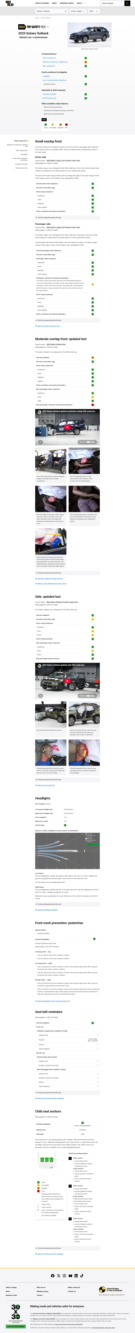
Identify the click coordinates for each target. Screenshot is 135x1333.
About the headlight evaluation (47, 910)
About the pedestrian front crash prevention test (53, 1001)
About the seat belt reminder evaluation (50, 1098)
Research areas (67, 3)
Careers (40, 1295)
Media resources (74, 1287)
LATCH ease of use (49, 98)
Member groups (42, 1291)
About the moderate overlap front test (50, 578)
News (54, 3)
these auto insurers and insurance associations (69, 1324)
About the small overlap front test (48, 326)
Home (37, 18)
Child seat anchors (21, 168)
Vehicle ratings (42, 3)
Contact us (72, 1291)
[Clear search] (66, 11)
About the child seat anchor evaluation (50, 1254)
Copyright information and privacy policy (103, 1327)
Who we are (41, 1287)
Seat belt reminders (49, 94)
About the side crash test (45, 785)
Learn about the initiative (15, 1326)
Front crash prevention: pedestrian (54, 80)
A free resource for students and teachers (111, 1295)
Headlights (46, 76)
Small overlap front (49, 58)
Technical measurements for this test (49, 217)
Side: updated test (49, 66)
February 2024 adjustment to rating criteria (51, 583)
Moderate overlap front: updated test (55, 62)
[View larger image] (50, 461)
